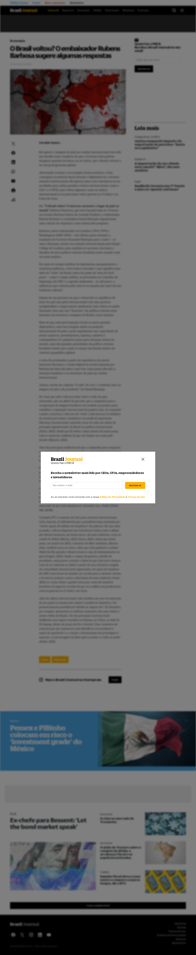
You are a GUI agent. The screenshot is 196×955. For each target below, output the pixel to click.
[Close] (143, 459)
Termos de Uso (136, 496)
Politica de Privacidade (112, 496)
